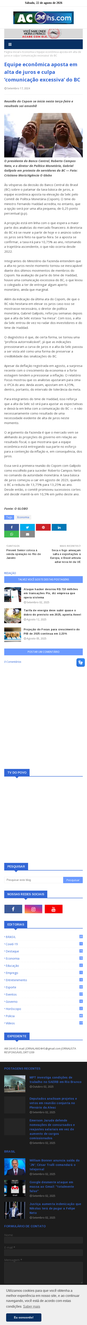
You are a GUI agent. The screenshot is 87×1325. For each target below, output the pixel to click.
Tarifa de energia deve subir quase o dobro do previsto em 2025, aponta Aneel (52, 612)
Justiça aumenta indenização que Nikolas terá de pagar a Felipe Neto (55, 1208)
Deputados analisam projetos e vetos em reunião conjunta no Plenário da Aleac (53, 1103)
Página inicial (12, 52)
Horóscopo (44, 1009)
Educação (44, 966)
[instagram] (33, 909)
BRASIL (44, 937)
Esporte (44, 987)
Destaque (44, 951)
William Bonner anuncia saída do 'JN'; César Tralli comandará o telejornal (55, 1165)
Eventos (44, 994)
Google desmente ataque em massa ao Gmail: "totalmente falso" (52, 1186)
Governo (44, 1002)
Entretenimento (44, 980)
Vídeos (44, 1023)
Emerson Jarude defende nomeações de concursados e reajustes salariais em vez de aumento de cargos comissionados (52, 1129)
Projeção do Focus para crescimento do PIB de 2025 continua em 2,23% (52, 631)
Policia (44, 1016)
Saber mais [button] (31, 1306)
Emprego (44, 973)
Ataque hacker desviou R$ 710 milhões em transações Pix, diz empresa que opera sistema (51, 593)
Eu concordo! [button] (24, 1317)
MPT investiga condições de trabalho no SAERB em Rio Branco (56, 1080)
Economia (28, 52)
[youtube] (54, 909)
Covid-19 (44, 944)
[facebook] (13, 909)
